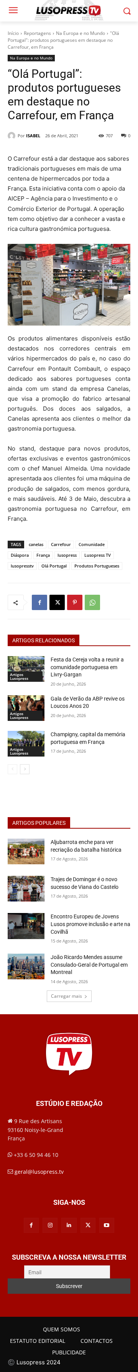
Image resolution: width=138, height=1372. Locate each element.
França (43, 555)
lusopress (67, 555)
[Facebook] (39, 602)
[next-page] (25, 769)
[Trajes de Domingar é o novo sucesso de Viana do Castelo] (26, 889)
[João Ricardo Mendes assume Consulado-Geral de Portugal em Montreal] (26, 966)
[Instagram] (50, 1225)
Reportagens (37, 33)
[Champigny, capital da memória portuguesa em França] (26, 744)
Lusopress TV (97, 555)
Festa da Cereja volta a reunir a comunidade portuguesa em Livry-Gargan (87, 667)
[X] (57, 602)
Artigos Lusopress (19, 676)
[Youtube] (106, 1225)
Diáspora (20, 555)
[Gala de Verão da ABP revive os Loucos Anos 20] (26, 708)
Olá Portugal (54, 566)
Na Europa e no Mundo (80, 33)
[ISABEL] (13, 136)
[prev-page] (12, 769)
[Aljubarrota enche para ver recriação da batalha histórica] (26, 851)
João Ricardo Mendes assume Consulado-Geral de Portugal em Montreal (89, 964)
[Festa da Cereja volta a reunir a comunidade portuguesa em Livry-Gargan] (26, 669)
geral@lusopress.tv (39, 1171)
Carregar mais (66, 996)
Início (13, 33)
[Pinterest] (74, 602)
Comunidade (92, 544)
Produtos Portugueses (96, 566)
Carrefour (61, 544)
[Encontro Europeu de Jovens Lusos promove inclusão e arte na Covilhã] (26, 926)
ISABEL (33, 135)
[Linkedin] (68, 1225)
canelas (36, 544)
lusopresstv (22, 566)
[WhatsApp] (92, 602)
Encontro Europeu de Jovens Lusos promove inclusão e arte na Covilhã (90, 923)
